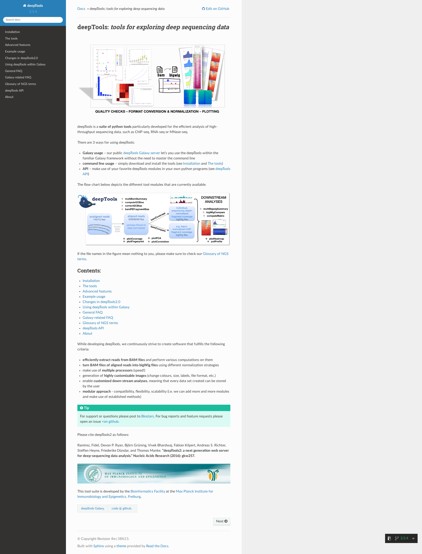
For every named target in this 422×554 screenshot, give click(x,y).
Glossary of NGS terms (20, 84)
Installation (12, 32)
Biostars (147, 416)
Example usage (15, 51)
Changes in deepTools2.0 (21, 58)
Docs (81, 9)
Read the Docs (157, 546)
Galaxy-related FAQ (18, 77)
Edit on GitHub (217, 9)
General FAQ (13, 71)
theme (121, 546)
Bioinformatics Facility (148, 491)
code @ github (121, 508)
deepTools (34, 5)
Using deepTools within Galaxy (25, 64)
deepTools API (14, 90)
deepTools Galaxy (92, 508)
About (9, 97)
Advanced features (17, 45)
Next (220, 521)
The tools (11, 38)
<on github (110, 421)
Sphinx (98, 546)
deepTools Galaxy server (141, 153)
